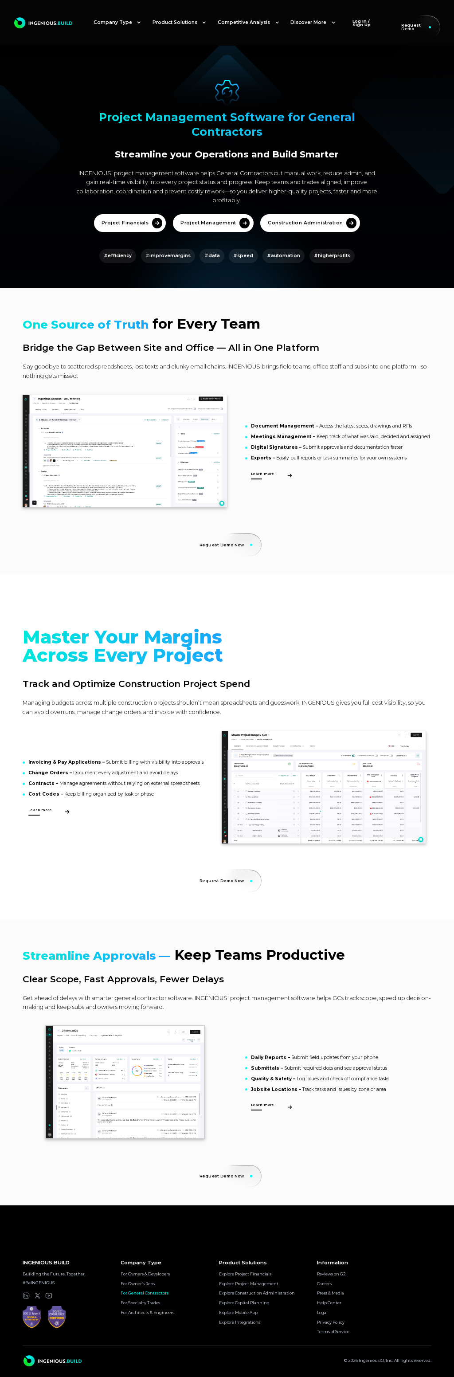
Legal (322, 1312)
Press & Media (330, 1293)
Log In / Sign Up (361, 23)
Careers (324, 1284)
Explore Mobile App (238, 1312)
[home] (43, 23)
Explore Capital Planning (244, 1303)
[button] (117, 22)
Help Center (329, 1303)
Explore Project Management (248, 1284)
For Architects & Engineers (147, 1312)
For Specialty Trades (140, 1303)
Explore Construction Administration (257, 1293)
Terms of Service (333, 1332)
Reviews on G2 (331, 1274)
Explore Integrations (239, 1322)
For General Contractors (144, 1293)
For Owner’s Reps (138, 1284)
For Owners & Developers (145, 1274)
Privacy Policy (330, 1322)
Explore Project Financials (245, 1274)
